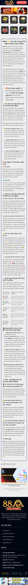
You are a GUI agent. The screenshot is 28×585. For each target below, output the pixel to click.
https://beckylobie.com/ (15, 565)
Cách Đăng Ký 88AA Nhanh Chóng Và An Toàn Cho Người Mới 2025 (14, 485)
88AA (12, 552)
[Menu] (2, 2)
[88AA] (9, 2)
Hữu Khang (11, 567)
